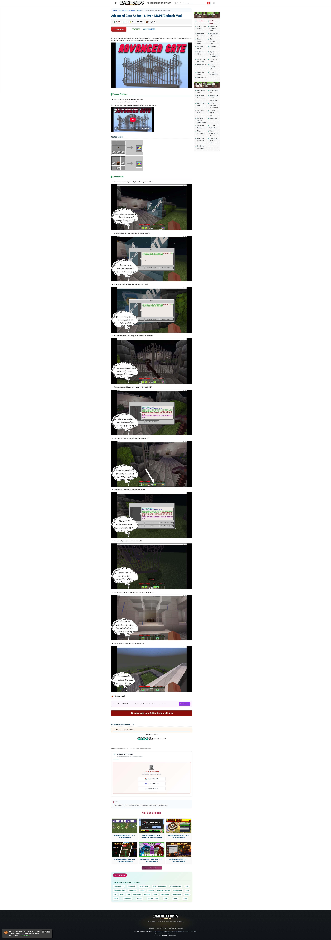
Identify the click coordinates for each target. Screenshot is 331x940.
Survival (139, 898)
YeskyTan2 (151, 22)
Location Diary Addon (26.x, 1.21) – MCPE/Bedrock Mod (178, 836)
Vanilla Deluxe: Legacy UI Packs (213, 141)
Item (128, 894)
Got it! (46, 932)
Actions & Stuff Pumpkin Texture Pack (213, 98)
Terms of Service (161, 928)
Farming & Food (177, 890)
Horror (122, 894)
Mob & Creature (177, 894)
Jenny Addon (200, 21)
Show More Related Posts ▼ (151, 868)
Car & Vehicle (132, 890)
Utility (165, 898)
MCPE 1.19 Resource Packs (132, 805)
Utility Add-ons (163, 805)
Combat (142, 890)
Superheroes (127, 898)
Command (151, 890)
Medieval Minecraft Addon (212, 67)
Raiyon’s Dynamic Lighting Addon (213, 54)
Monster (187, 894)
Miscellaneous (165, 894)
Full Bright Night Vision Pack (212, 113)
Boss (187, 886)
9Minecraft (164, 935)
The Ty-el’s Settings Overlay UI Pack (201, 120)
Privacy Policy (172, 928)
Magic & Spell (137, 894)
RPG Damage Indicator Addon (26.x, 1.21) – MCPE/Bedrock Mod (124, 860)
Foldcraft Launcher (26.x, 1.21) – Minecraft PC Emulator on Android (152, 836)
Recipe (116, 898)
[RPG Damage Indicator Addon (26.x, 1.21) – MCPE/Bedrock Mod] (124, 849)
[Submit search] (208, 3)
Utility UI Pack (213, 118)
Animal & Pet (131, 886)
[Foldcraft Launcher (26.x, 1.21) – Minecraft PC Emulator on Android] (151, 826)
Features (136, 29)
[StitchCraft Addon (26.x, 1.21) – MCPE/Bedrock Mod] (178, 849)
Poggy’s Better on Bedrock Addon (213, 28)
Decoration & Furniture (163, 890)
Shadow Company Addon (199, 41)
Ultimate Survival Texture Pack (213, 133)
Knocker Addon (201, 77)
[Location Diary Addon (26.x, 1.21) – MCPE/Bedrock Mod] (178, 826)
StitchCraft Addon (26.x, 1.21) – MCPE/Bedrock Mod (178, 860)
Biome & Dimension (175, 886)
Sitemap (180, 928)
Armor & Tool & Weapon (159, 886)
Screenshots (149, 29)
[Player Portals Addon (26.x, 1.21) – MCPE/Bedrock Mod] (124, 826)
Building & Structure (119, 890)
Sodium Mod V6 (201, 64)
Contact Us (151, 928)
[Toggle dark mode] (213, 3)
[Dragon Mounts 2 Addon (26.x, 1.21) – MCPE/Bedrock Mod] (151, 849)
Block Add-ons (118, 805)
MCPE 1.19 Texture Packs (149, 805)
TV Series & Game (153, 898)
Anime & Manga (144, 886)
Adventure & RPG (119, 886)
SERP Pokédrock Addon (212, 41)
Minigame (147, 894)
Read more (26, 935)
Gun (115, 894)
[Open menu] (115, 3)
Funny (187, 890)
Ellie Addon (212, 46)
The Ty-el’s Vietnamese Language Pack (213, 105)
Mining (155, 894)
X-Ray (185, 898)
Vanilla (175, 898)
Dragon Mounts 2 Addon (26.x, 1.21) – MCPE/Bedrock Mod (151, 860)
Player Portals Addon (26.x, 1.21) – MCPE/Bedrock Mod (124, 836)
